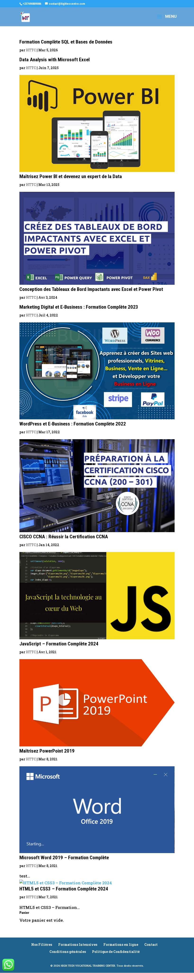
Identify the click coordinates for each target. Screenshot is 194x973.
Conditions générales (67, 951)
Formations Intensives (77, 944)
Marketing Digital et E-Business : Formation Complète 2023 (78, 307)
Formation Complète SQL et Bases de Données (65, 42)
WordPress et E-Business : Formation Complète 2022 (72, 424)
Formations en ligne (120, 944)
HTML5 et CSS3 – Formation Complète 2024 (63, 889)
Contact (151, 944)
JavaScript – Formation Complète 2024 (58, 644)
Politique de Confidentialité (116, 951)
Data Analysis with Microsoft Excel (54, 59)
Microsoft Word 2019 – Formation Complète (64, 857)
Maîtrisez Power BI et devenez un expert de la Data (70, 176)
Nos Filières (41, 944)
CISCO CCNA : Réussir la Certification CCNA (63, 536)
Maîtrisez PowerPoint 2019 (47, 751)
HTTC (31, 50)
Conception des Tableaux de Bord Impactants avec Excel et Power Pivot (91, 289)
